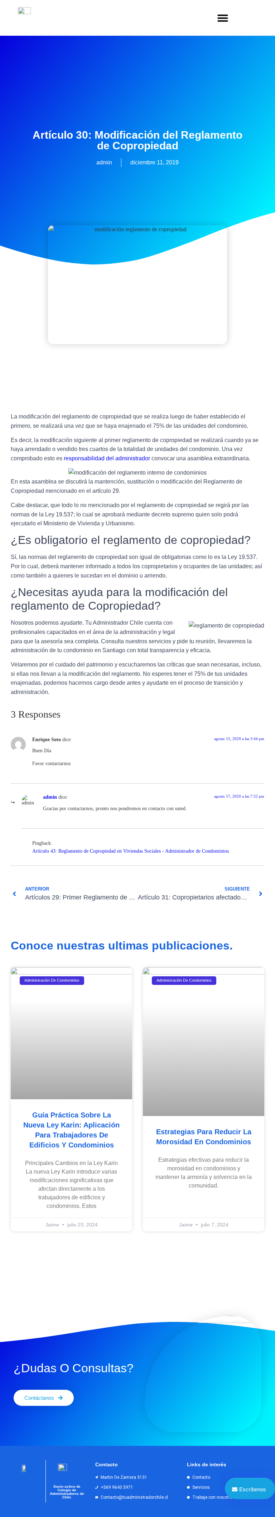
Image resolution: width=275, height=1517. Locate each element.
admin (50, 797)
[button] (222, 17)
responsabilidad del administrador (107, 458)
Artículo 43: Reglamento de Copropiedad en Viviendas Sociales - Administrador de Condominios (130, 851)
